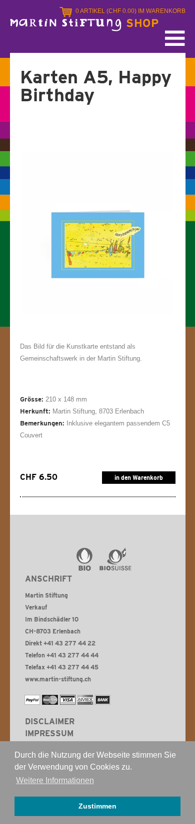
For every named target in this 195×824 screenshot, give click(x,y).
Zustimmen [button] (97, 806)
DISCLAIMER (49, 721)
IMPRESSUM (49, 733)
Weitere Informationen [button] (55, 780)
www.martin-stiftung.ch (58, 679)
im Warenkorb (131, 10)
